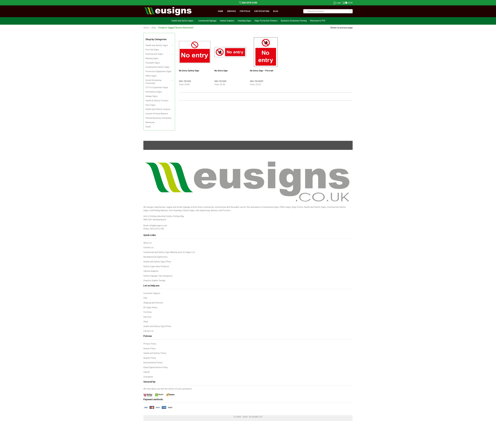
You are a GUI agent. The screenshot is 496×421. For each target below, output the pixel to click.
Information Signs (153, 92)
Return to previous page (342, 27)
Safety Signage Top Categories (157, 276)
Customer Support (151, 293)
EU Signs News (150, 307)
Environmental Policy (152, 362)
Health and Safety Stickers (157, 109)
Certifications (261, 11)
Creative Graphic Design (154, 280)
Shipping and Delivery (153, 302)
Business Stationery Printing (294, 20)
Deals (148, 126)
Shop (153, 27)
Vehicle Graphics (227, 20)
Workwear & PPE (317, 20)
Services (231, 11)
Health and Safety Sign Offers (157, 261)
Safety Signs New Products (156, 266)
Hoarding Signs (244, 20)
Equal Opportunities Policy (155, 367)
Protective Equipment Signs (158, 71)
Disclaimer (148, 377)
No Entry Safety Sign (189, 70)
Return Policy (149, 348)
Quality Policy (149, 358)
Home (220, 11)
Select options (201, 63)
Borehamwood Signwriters (155, 257)
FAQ (145, 298)
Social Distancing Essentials (153, 81)
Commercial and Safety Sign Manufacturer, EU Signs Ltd (169, 252)
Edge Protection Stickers (266, 20)
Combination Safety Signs (157, 67)
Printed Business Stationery (158, 118)
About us (147, 243)
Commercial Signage (207, 20)
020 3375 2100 (249, 2)
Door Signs (150, 105)
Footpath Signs (152, 63)
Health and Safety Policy (154, 353)
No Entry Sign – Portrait (261, 70)
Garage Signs (151, 96)
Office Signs (151, 76)
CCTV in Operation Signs (156, 87)
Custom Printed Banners (156, 113)
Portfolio (245, 11)
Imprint (146, 372)
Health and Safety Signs (182, 20)
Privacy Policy (149, 344)
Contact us (148, 247)
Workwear (149, 122)
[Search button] (350, 11)
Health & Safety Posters (156, 100)
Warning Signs (151, 58)
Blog (275, 11)
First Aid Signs (152, 49)
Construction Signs (154, 54)
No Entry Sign (221, 70)
